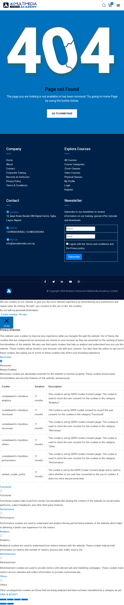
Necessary (5, 365)
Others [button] (3, 576)
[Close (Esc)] (24, 599)
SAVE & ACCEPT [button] (9, 594)
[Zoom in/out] (3, 599)
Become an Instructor (18, 177)
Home (9, 160)
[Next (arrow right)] (10, 604)
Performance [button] (7, 509)
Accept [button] (23, 314)
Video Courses (72, 172)
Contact (10, 168)
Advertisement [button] (8, 554)
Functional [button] (5, 486)
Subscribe (74, 256)
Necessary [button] (5, 357)
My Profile (69, 181)
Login (67, 185)
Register (68, 189)
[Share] (17, 599)
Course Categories (74, 164)
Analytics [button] (5, 531)
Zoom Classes (72, 168)
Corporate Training (16, 172)
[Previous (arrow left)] (3, 604)
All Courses (70, 160)
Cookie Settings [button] (9, 314)
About (9, 164)
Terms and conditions (97, 244)
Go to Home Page (62, 113)
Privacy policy (77, 248)
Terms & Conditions (16, 185)
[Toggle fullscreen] (10, 599)
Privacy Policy (13, 181)
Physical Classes (73, 177)
